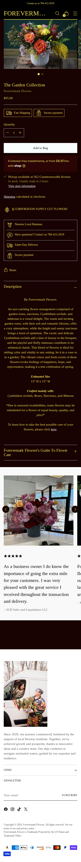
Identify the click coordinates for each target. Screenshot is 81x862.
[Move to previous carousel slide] (5, 509)
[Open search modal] (57, 13)
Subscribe (69, 795)
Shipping (9, 196)
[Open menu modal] (75, 13)
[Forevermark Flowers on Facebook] (6, 810)
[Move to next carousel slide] (75, 509)
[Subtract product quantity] (7, 133)
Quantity (9, 124)
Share (12, 270)
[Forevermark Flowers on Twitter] (26, 810)
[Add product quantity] (20, 133)
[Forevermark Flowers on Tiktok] (19, 810)
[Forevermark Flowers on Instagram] (12, 810)
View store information (22, 186)
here (53, 429)
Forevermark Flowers (17, 91)
